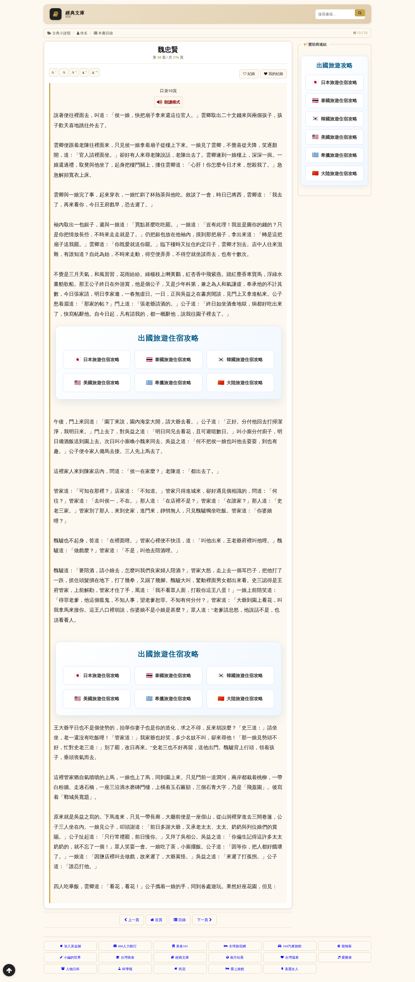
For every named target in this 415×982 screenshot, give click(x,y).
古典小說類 (61, 33)
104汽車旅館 (292, 946)
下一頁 (202, 919)
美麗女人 (291, 968)
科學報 (127, 968)
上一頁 (133, 919)
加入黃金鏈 (72, 946)
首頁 (158, 919)
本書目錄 (105, 33)
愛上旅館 (237, 968)
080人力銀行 (127, 946)
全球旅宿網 (237, 946)
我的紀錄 (275, 73)
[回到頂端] (9, 970)
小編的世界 (72, 957)
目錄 (182, 919)
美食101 (182, 946)
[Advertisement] (334, 284)
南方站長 (237, 957)
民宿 (182, 968)
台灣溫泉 (292, 957)
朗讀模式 (171, 102)
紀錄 (251, 73)
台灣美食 (127, 957)
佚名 (84, 33)
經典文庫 (182, 957)
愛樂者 (347, 957)
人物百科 (73, 968)
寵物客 (347, 946)
